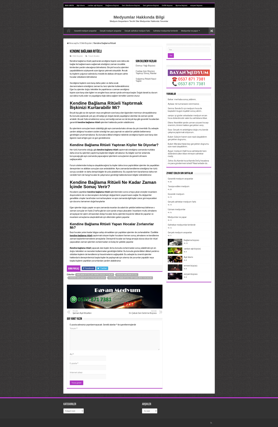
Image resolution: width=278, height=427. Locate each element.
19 (171, 197)
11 (171, 236)
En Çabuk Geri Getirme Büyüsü (143, 312)
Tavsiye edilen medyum (178, 186)
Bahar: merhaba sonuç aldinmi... (182, 99)
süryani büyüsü (196, 5)
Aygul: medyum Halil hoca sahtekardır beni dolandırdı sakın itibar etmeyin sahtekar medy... (187, 153)
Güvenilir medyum (176, 194)
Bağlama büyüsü (112, 5)
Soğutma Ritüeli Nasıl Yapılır (146, 80)
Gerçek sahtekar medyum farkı (137, 31)
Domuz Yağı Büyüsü (145, 65)
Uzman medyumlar (176, 209)
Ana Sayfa (68, 30)
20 (171, 189)
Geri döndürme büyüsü (131, 5)
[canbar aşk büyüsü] (175, 250)
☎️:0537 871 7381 (189, 79)
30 (171, 182)
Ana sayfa (74, 43)
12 (171, 220)
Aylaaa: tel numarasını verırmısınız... (184, 104)
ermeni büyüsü (71, 10)
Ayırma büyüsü (181, 5)
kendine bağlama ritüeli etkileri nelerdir (87, 278)
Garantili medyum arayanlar (85, 31)
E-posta (74, 363)
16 (171, 212)
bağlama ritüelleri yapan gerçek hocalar (95, 275)
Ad (72, 354)
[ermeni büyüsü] (175, 267)
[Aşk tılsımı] (175, 259)
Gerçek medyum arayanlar (110, 31)
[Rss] (211, 423)
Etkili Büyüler (86, 43)
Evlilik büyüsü (167, 5)
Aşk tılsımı (81, 5)
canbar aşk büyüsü (95, 5)
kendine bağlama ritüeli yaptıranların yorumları (130, 278)
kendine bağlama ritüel (127, 275)
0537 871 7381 (192, 83)
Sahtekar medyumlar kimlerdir (165, 31)
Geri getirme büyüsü (151, 5)
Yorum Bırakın (93, 56)
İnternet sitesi (76, 372)
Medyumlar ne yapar (189, 31)
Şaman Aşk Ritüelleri (82, 312)
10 (187, 243)
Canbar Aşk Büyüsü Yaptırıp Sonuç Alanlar (146, 72)
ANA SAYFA (69, 5)
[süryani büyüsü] (175, 276)
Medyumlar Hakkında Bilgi (139, 17)
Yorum (73, 328)
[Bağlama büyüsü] (175, 242)
